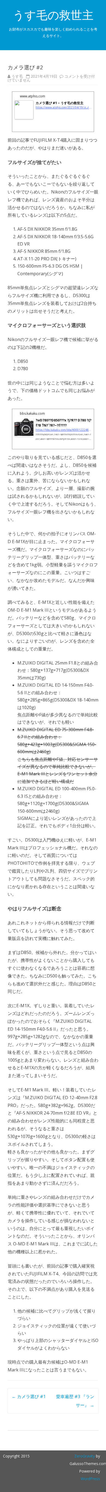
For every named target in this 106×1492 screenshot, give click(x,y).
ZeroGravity (84, 1456)
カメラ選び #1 (29, 1396)
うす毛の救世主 (53, 15)
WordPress (90, 1478)
